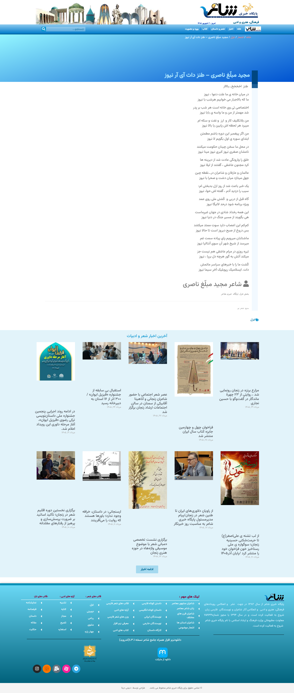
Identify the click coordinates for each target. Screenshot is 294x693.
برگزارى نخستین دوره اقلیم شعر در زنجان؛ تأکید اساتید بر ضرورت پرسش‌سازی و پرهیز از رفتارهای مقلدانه (56, 517)
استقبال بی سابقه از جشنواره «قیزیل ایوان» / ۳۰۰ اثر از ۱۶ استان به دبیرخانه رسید (104, 397)
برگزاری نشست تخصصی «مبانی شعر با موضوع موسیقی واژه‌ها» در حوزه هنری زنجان (149, 546)
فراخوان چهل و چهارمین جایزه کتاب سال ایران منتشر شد (196, 432)
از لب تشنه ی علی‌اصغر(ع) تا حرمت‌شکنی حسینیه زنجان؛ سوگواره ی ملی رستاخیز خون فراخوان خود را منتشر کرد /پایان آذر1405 (240, 544)
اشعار (240, 37)
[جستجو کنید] (43, 29)
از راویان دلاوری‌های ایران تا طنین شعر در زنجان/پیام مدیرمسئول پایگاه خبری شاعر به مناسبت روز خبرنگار (193, 517)
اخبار (231, 29)
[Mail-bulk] (56, 669)
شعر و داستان (218, 29)
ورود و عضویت (191, 29)
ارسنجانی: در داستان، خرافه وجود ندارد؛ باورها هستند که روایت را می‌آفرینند (101, 516)
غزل (233, 37)
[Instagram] (37, 669)
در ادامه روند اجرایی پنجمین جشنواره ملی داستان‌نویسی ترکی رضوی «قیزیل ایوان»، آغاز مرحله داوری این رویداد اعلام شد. (55, 420)
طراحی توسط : (133, 688)
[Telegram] (76, 669)
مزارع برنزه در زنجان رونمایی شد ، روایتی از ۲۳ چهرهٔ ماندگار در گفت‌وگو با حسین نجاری (239, 397)
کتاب (204, 29)
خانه (239, 29)
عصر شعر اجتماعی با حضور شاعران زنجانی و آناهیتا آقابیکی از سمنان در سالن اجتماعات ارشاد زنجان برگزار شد (148, 403)
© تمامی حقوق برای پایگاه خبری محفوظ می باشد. (175, 688)
